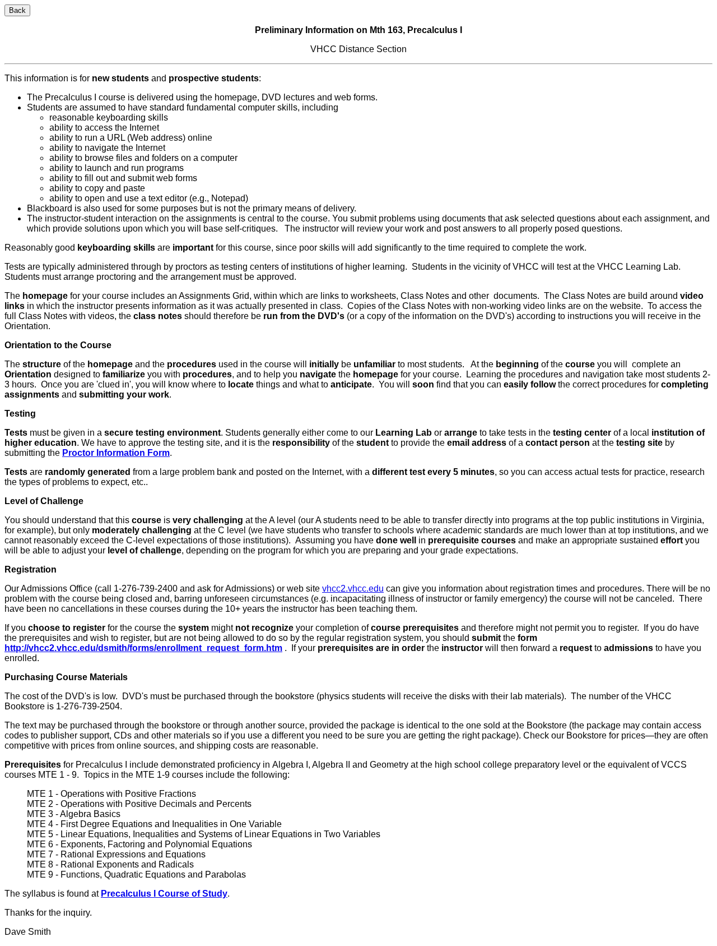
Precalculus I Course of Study (164, 893)
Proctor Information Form (116, 453)
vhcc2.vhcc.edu (353, 588)
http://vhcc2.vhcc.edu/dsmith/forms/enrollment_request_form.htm (143, 648)
